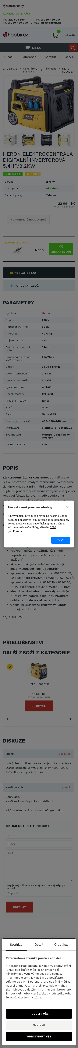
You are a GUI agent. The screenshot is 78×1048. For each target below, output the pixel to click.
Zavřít (61, 540)
